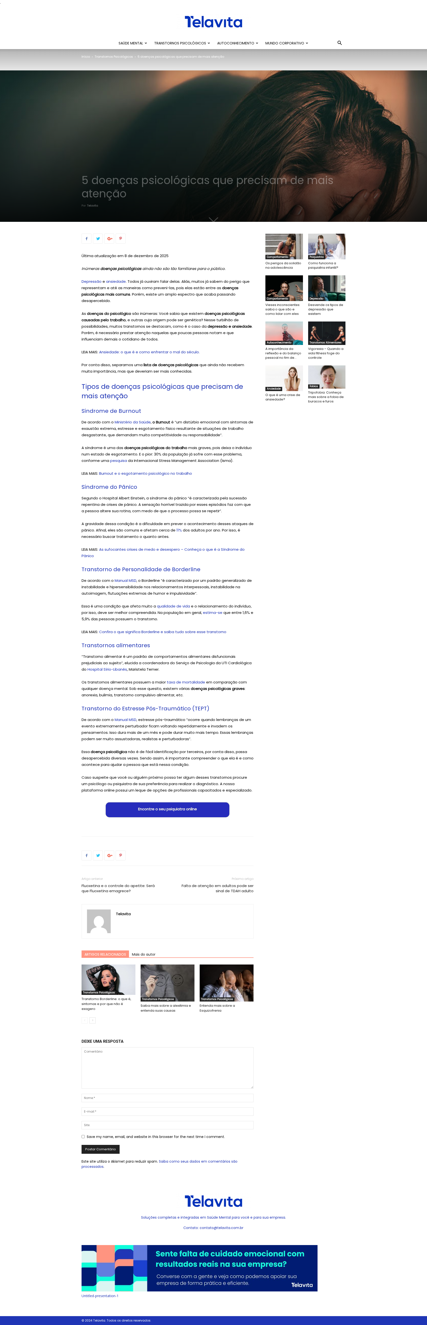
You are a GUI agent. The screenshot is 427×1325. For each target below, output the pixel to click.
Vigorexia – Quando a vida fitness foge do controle (325, 353)
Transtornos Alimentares (326, 342)
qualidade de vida (173, 606)
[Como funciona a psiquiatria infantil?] (327, 246)
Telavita (92, 206)
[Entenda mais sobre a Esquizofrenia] (227, 983)
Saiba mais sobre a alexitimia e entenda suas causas (166, 1008)
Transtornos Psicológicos (180, 43)
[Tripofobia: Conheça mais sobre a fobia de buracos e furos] (327, 377)
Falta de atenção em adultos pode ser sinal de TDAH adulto (218, 888)
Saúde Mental (131, 43)
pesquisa (118, 460)
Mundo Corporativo (284, 43)
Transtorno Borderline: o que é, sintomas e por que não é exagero (106, 1004)
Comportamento (277, 257)
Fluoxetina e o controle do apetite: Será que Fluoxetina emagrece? (118, 888)
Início (86, 57)
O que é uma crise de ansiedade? (282, 397)
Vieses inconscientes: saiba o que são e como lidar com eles (282, 309)
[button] (339, 43)
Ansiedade (274, 389)
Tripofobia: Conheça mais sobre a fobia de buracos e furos (326, 397)
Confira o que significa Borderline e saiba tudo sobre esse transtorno (162, 631)
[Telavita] (213, 21)
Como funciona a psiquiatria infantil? (323, 265)
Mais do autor (143, 954)
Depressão (92, 281)
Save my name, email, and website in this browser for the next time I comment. (156, 1136)
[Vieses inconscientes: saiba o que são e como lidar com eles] (284, 288)
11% (179, 530)
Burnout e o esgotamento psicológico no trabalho (145, 473)
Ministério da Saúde (133, 422)
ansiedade (116, 281)
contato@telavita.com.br (221, 1227)
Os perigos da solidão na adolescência (283, 265)
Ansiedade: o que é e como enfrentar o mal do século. (149, 352)
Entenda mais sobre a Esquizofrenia (217, 1008)
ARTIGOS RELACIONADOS (105, 954)
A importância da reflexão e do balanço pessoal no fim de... (283, 353)
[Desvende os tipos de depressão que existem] (327, 288)
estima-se (212, 612)
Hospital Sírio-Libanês (107, 669)
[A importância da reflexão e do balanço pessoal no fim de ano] (284, 333)
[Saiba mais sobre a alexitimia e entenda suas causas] (167, 983)
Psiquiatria (317, 257)
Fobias (314, 386)
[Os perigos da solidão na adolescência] (284, 246)
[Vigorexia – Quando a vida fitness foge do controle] (327, 333)
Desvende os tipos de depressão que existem (325, 309)
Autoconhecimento (235, 43)
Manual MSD (125, 580)
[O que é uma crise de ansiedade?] (284, 378)
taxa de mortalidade (186, 682)
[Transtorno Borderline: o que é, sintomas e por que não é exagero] (108, 980)
